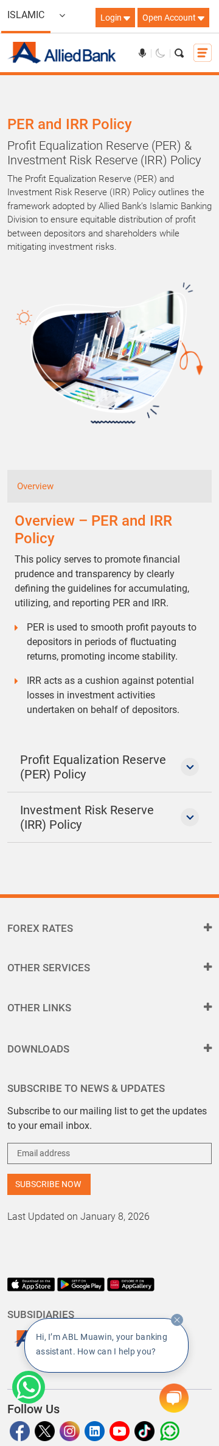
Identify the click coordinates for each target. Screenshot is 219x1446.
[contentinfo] (177, 1320)
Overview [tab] (35, 486)
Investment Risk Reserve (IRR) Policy (87, 817)
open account (170, 17)
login (111, 17)
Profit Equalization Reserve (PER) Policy (93, 767)
